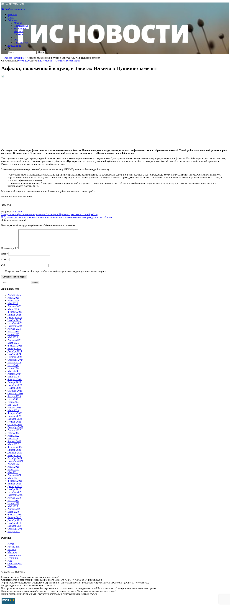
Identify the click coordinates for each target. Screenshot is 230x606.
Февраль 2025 (15, 345)
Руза (16, 39)
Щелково (12, 566)
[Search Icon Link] (9, 49)
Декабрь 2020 (15, 486)
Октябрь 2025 (15, 323)
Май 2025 (13, 337)
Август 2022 (14, 430)
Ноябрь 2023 (14, 388)
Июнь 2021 (13, 469)
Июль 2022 (13, 433)
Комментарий (9, 248)
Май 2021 (13, 472)
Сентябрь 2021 (15, 461)
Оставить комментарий (68, 60)
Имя (4, 253)
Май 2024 (13, 371)
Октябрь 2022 (15, 424)
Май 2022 (13, 438)
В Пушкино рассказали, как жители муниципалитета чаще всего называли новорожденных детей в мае (56, 217)
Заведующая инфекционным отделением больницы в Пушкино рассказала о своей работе (49, 214)
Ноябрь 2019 (14, 523)
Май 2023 (13, 404)
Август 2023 (14, 396)
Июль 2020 (13, 500)
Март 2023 (13, 410)
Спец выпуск (21, 42)
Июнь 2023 (13, 402)
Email (5, 259)
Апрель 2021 (14, 475)
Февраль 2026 (15, 312)
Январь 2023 (14, 416)
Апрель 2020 (14, 509)
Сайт (4, 265)
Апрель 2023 (14, 407)
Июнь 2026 (13, 300)
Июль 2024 (13, 365)
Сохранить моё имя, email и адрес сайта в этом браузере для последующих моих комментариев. (56, 271)
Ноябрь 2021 (14, 455)
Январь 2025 (14, 348)
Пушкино (19, 34)
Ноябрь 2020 (14, 489)
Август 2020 (14, 497)
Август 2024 (14, 362)
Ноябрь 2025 (14, 320)
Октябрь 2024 (15, 357)
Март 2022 (13, 444)
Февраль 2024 (15, 379)
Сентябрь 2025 (15, 326)
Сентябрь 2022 (15, 427)
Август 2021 (14, 464)
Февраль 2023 (15, 413)
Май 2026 (13, 303)
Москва (18, 23)
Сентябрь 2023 (15, 393)
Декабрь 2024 (15, 351)
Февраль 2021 (15, 480)
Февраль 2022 (15, 447)
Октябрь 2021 (15, 458)
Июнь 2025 (13, 334)
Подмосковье (21, 25)
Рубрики (12, 20)
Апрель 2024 (14, 373)
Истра (17, 37)
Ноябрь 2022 (14, 421)
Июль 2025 (13, 331)
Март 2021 (13, 478)
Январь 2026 (14, 314)
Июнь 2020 (13, 503)
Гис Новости (45, 60)
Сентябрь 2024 (15, 359)
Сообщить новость (15, 9)
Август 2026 (14, 295)
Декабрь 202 (14, 526)
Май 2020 (13, 506)
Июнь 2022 (13, 435)
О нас (11, 17)
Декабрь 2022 (15, 419)
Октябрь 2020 (15, 492)
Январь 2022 (14, 449)
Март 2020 (13, 511)
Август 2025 (14, 328)
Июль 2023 (13, 399)
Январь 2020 (14, 517)
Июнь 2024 (13, 368)
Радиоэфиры (14, 45)
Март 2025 (13, 342)
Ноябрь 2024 (14, 354)
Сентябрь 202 (15, 528)
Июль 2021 (13, 466)
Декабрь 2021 (15, 452)
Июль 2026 (13, 297)
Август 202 (14, 531)
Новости (12, 14)
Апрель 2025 (14, 340)
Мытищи (18, 31)
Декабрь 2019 (15, 520)
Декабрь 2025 (15, 317)
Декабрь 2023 (15, 385)
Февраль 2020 (15, 514)
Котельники (20, 28)
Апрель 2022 (14, 441)
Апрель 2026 (14, 306)
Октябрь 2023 (15, 390)
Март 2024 (13, 376)
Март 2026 (13, 309)
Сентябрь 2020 (15, 495)
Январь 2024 (14, 382)
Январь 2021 (14, 483)
